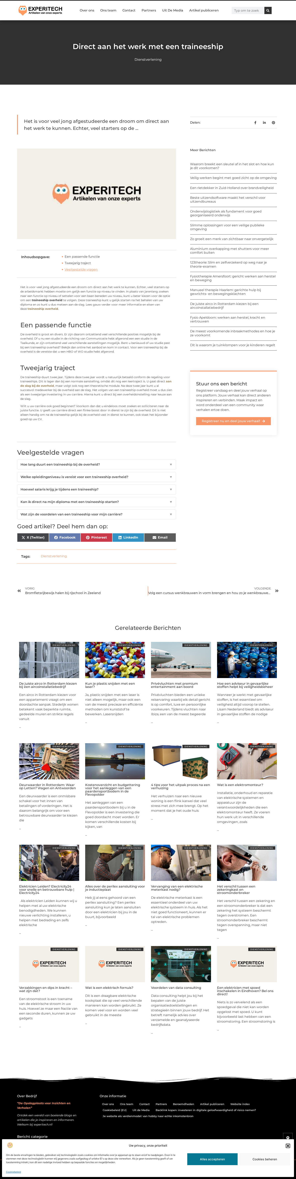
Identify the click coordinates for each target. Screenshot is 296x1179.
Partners (149, 10)
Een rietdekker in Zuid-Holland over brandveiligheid (232, 188)
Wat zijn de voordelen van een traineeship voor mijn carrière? (97, 514)
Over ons (87, 10)
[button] (288, 1146)
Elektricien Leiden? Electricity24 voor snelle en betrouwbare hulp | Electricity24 (46, 890)
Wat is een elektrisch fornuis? (109, 988)
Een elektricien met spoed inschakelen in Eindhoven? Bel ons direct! (245, 991)
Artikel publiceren (204, 10)
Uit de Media (141, 1110)
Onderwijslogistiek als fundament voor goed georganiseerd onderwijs (226, 213)
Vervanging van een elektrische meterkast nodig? (177, 888)
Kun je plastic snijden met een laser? (110, 685)
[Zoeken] (268, 10)
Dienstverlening (148, 59)
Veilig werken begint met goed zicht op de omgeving (233, 178)
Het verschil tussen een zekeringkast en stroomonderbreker (236, 890)
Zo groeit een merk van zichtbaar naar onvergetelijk (231, 239)
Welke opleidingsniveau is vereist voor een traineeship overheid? (97, 477)
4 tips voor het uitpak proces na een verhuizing (180, 786)
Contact (129, 10)
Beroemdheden (183, 1104)
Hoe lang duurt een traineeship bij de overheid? (97, 464)
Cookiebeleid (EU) (114, 1110)
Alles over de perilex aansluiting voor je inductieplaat (115, 888)
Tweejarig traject (78, 263)
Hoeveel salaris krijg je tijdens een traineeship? (97, 489)
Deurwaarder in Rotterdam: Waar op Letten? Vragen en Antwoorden (47, 786)
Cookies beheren (265, 1159)
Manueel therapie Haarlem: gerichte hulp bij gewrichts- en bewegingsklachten (225, 292)
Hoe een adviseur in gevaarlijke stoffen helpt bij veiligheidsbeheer (245, 685)
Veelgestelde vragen (81, 269)
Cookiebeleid (13, 1171)
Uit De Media (172, 10)
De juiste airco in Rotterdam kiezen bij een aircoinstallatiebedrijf (48, 685)
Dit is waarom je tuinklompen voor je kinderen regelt (232, 345)
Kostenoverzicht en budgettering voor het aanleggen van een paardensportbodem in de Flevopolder (112, 789)
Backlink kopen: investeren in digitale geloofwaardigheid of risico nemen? (206, 1110)
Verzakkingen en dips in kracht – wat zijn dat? (45, 989)
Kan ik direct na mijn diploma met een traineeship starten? (97, 502)
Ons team (108, 10)
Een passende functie (82, 257)
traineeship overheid (43, 309)
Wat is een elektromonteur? (240, 785)
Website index (240, 1104)
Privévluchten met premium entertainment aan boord (174, 685)
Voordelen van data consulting (176, 988)
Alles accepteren (212, 1159)
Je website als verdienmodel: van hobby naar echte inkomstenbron (148, 1116)
